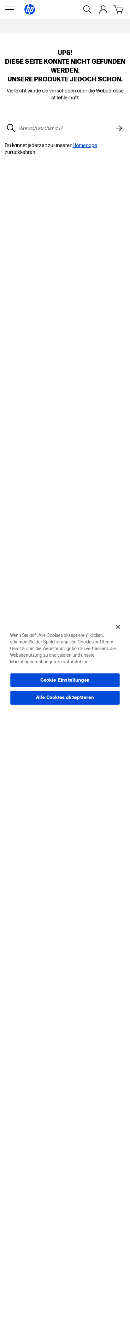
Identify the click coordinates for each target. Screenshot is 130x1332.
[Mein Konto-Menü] (103, 9)
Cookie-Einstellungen (65, 680)
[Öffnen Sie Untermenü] (9, 9)
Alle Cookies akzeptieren (65, 697)
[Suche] (87, 9)
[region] (65, 666)
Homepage (85, 146)
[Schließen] (118, 627)
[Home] (29, 9)
